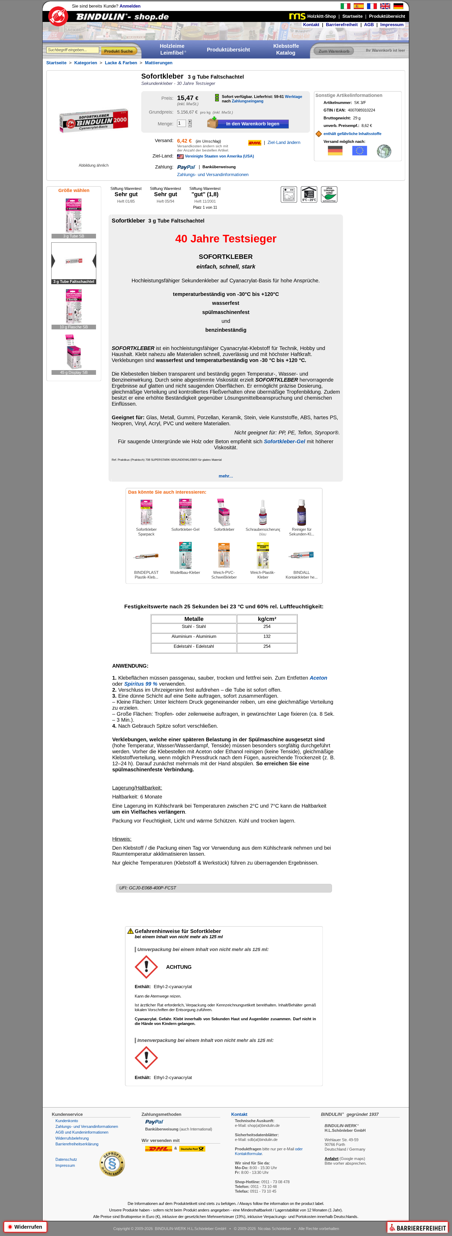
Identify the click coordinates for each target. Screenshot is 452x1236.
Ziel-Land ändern (284, 142)
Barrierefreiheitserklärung (76, 1144)
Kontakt (311, 24)
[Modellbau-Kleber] (185, 569)
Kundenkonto (66, 1120)
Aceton (318, 678)
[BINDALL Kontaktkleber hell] (301, 569)
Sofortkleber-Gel (284, 441)
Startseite (56, 62)
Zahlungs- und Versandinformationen (212, 174)
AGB (369, 24)
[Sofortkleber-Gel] (185, 525)
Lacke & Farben (121, 62)
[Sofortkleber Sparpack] (146, 525)
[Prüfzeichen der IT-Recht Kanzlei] (112, 1175)
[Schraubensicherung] (263, 525)
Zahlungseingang (247, 101)
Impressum (392, 24)
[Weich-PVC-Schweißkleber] (224, 569)
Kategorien (85, 62)
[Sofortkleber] (224, 525)
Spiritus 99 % (140, 684)
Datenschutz (66, 1159)
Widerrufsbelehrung (72, 1138)
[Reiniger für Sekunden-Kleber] (301, 525)
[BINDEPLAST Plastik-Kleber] (146, 569)
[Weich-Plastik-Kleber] (263, 569)
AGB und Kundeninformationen (81, 1132)
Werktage (293, 96)
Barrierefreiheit (342, 24)
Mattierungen (158, 62)
